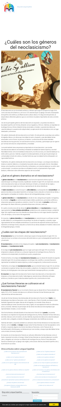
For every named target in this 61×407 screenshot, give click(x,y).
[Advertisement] (30, 26)
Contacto (4, 395)
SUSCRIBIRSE (37, 401)
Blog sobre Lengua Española (24, 6)
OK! (54, 404)
